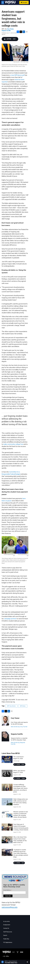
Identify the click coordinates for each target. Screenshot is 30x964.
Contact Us (6, 928)
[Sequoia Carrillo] (5, 736)
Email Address (7, 890)
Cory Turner (10, 29)
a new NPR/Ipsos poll (17, 75)
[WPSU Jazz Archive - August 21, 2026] (7, 773)
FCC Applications (7, 942)
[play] (3, 962)
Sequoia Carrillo (6, 30)
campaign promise (10, 619)
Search (5, 935)
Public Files (6, 939)
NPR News (23, 706)
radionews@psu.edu (9, 907)
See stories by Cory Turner (19, 727)
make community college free (13, 444)
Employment (6, 924)
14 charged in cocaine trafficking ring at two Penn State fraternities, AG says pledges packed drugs (20, 853)
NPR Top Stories (11, 706)
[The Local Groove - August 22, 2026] (7, 759)
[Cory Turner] (5, 721)
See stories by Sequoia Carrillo (18, 743)
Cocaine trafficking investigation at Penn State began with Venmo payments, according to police (20, 788)
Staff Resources (7, 931)
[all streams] (28, 962)
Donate (24, 2)
